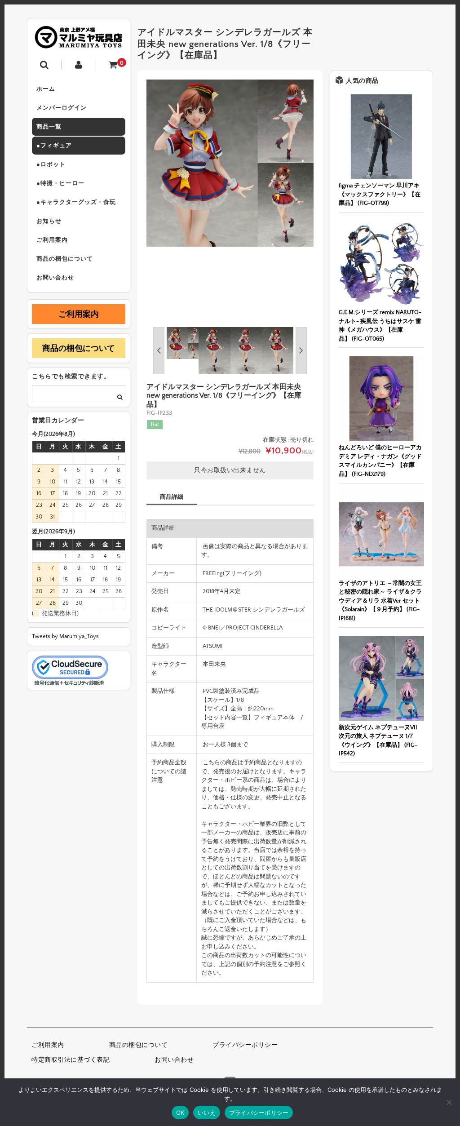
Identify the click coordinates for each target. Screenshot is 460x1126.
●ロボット (51, 164)
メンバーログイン (61, 108)
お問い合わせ (55, 278)
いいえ (207, 1112)
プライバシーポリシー (245, 1045)
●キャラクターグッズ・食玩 (76, 202)
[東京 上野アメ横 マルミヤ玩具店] (78, 42)
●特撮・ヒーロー (60, 183)
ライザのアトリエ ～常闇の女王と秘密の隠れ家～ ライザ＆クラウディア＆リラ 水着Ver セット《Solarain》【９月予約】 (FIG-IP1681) (380, 600)
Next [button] (301, 350)
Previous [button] (158, 350)
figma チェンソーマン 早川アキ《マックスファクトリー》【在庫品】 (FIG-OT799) (379, 194)
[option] (230, 163)
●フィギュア (54, 145)
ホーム (45, 89)
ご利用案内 (52, 240)
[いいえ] (448, 1102)
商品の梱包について (64, 259)
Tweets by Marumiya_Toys (65, 636)
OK (180, 1112)
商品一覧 (49, 127)
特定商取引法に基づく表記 (70, 1060)
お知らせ (49, 221)
